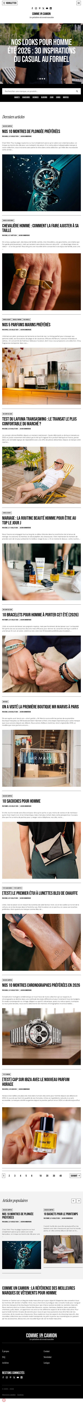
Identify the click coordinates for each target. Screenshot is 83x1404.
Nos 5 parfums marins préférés (26, 325)
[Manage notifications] (4, 1400)
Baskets (17, 97)
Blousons (44, 97)
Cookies (20, 1395)
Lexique (47, 1362)
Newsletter (11, 3)
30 (54, 1175)
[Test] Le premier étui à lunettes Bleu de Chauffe (40, 893)
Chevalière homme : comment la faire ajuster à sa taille (40, 228)
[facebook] (32, 8)
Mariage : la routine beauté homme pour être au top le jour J (39, 520)
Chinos (58, 97)
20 (47, 1175)
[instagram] (36, 8)
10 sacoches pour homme (21, 801)
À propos (5, 1351)
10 (40, 1175)
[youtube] (47, 8)
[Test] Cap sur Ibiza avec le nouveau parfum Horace (35, 1082)
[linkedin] (51, 8)
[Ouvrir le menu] (79, 3)
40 (61, 1175)
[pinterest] (40, 8)
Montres (66, 97)
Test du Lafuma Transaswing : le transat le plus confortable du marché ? (39, 421)
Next (79, 1201)
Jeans (51, 97)
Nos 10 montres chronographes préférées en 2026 (41, 985)
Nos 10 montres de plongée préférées (31, 131)
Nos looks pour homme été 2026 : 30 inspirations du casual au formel (41, 51)
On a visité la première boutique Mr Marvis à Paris (40, 707)
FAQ (3, 1357)
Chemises (36, 97)
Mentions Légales (9, 1395)
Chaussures (26, 97)
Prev (73, 1201)
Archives (5, 1362)
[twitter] (43, 8)
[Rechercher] (77, 91)
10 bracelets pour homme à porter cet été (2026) (40, 615)
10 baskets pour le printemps (61, 1214)
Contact (46, 1351)
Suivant (74, 1175)
